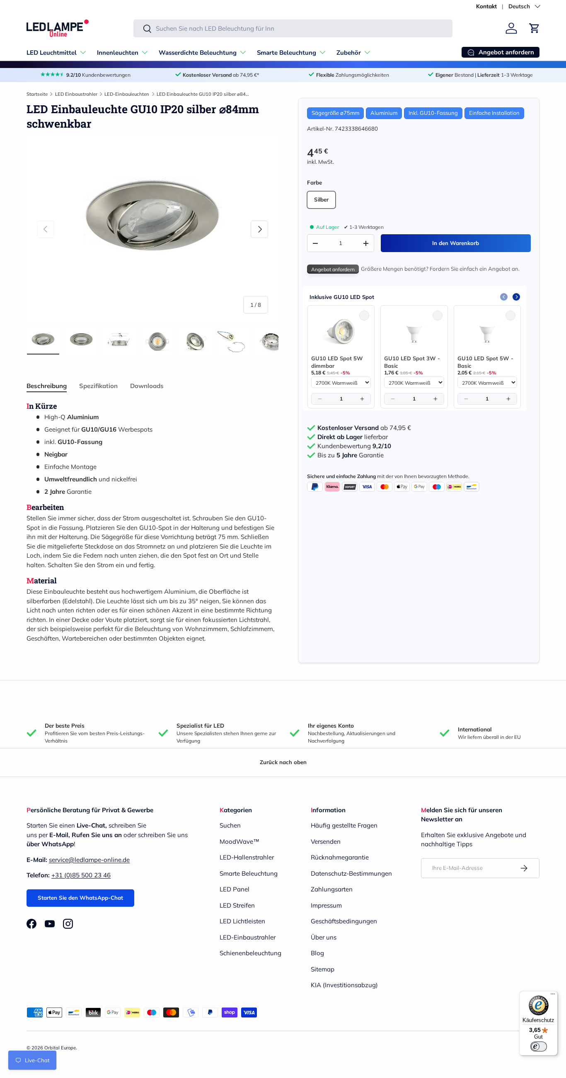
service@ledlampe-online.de (89, 860)
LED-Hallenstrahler (247, 857)
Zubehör (348, 53)
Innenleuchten (117, 53)
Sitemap (322, 969)
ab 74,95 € (364, 428)
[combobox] (292, 28)
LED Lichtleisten (242, 921)
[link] (341, 331)
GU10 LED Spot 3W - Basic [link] (412, 362)
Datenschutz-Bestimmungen (351, 873)
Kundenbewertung (354, 446)
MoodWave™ (239, 841)
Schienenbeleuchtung (250, 953)
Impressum (326, 905)
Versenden (326, 841)
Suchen (230, 825)
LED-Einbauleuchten (126, 94)
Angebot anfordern (333, 269)
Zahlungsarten (332, 889)
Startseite (37, 94)
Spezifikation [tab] (98, 386)
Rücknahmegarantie (340, 857)
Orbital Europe (60, 1048)
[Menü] (553, 996)
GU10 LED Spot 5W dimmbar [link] (337, 362)
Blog (317, 953)
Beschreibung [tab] (47, 386)
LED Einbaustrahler (76, 94)
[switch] (538, 1046)
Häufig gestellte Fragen (344, 825)
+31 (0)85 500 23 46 (81, 875)
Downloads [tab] (147, 386)
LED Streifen (237, 905)
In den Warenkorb (455, 243)
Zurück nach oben (283, 762)
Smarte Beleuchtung (286, 53)
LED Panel (234, 889)
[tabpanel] (152, 522)
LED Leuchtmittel (52, 53)
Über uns (323, 937)
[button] (534, 28)
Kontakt (486, 6)
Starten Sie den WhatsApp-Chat (80, 897)
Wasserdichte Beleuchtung (198, 53)
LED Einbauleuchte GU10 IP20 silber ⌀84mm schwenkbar (203, 94)
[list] (152, 229)
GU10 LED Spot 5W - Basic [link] (485, 362)
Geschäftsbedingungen (344, 921)
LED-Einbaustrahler (248, 937)
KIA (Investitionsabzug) (344, 985)
